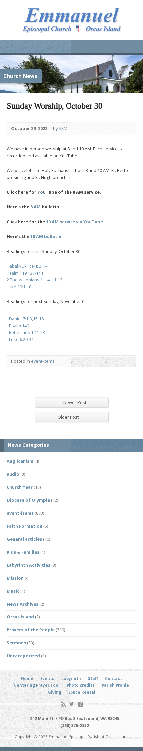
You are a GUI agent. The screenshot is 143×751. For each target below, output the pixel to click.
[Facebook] (80, 704)
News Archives (22, 604)
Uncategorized (23, 656)
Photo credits (81, 685)
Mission (15, 578)
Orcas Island (20, 617)
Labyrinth (71, 678)
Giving (54, 692)
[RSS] (63, 704)
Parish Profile (115, 685)
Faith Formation (24, 526)
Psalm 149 (19, 326)
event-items (43, 361)
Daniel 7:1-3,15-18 (26, 319)
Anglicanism (20, 461)
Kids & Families (23, 552)
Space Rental (81, 692)
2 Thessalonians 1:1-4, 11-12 (34, 280)
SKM (63, 128)
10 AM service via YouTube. (75, 222)
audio (13, 474)
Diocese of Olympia (28, 500)
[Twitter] (71, 704)
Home (27, 678)
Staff (93, 678)
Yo (40, 192)
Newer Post (71, 402)
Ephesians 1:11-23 (27, 332)
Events (47, 678)
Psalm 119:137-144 (25, 273)
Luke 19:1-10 (19, 287)
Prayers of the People (31, 630)
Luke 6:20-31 (21, 339)
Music (13, 591)
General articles (24, 539)
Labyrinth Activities (28, 565)
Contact (113, 678)
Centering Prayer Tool (37, 685)
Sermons (16, 643)
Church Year (20, 487)
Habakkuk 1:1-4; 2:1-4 (27, 266)
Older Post (71, 417)
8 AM (35, 207)
